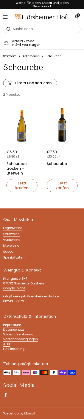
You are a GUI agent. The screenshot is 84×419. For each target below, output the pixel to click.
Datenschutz (13, 329)
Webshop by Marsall (19, 413)
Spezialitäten (14, 257)
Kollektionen (31, 56)
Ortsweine (11, 234)
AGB (6, 344)
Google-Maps (14, 288)
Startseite (10, 56)
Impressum (12, 324)
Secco (8, 251)
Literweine (11, 245)
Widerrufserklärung (18, 334)
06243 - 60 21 (13, 301)
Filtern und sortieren (33, 83)
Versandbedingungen (20, 339)
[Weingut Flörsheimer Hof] (41, 16)
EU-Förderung (14, 348)
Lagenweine (12, 227)
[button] (76, 17)
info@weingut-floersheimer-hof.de (31, 296)
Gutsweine (11, 239)
